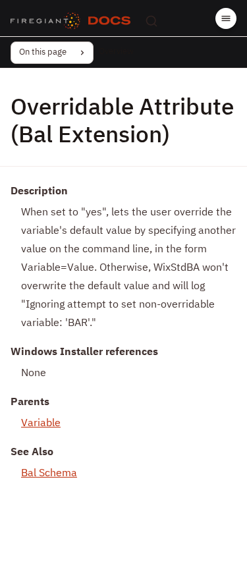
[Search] (151, 21)
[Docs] (109, 21)
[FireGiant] (45, 21)
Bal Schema (49, 473)
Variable (41, 423)
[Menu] (225, 18)
